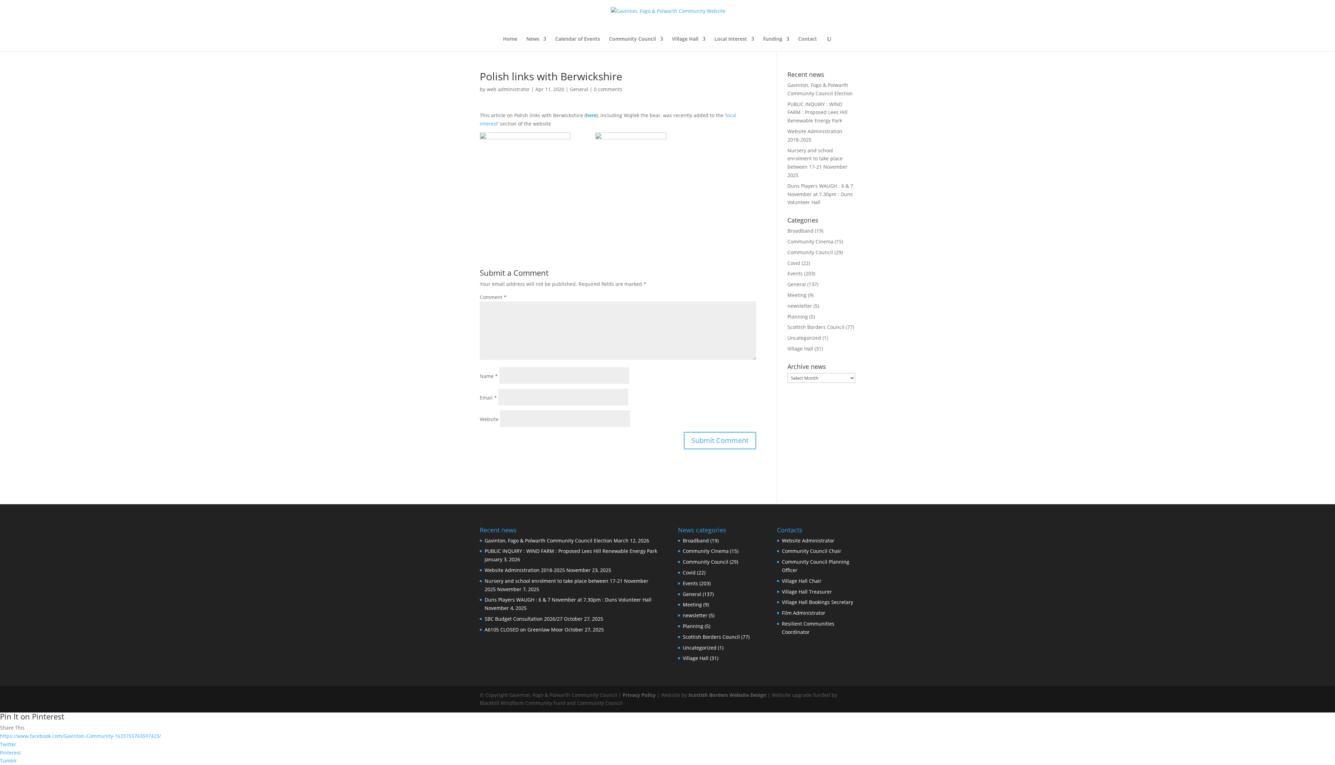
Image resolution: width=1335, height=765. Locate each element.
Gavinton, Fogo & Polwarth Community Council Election (548, 540)
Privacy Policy (639, 695)
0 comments (608, 89)
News (532, 39)
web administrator (508, 89)
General (579, 89)
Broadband (800, 230)
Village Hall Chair (802, 581)
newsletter (799, 306)
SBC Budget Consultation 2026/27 (524, 618)
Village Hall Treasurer (807, 591)
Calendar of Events (577, 39)
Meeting (797, 295)
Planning (797, 316)
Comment (493, 297)
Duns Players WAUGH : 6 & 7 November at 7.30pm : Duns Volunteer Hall (820, 194)
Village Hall (685, 39)
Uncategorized (804, 338)
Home (510, 39)
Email (488, 397)
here (591, 115)
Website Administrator (808, 540)
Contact (807, 39)
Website (489, 419)
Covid (793, 263)
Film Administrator (803, 613)
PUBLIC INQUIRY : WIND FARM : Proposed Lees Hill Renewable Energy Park (817, 112)
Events (795, 273)
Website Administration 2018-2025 (525, 570)
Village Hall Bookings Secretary (817, 602)
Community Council (632, 39)
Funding (772, 39)
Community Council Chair (811, 551)
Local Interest (730, 39)
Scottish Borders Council (815, 327)
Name (489, 376)
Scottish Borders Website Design (727, 695)
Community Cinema (810, 241)
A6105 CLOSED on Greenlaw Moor (524, 629)
